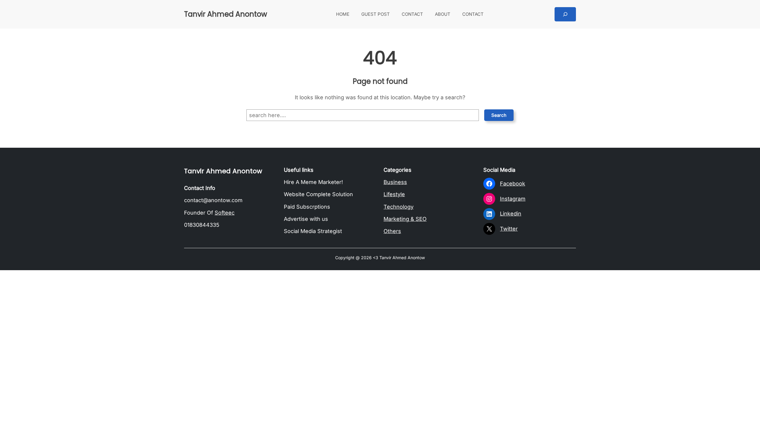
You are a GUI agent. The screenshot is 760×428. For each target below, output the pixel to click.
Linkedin (510, 213)
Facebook (512, 183)
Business (395, 182)
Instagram (512, 199)
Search (498, 115)
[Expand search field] (565, 14)
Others (392, 231)
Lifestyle (394, 194)
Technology (399, 207)
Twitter (509, 229)
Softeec (225, 213)
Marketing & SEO (405, 219)
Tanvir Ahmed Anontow (225, 14)
